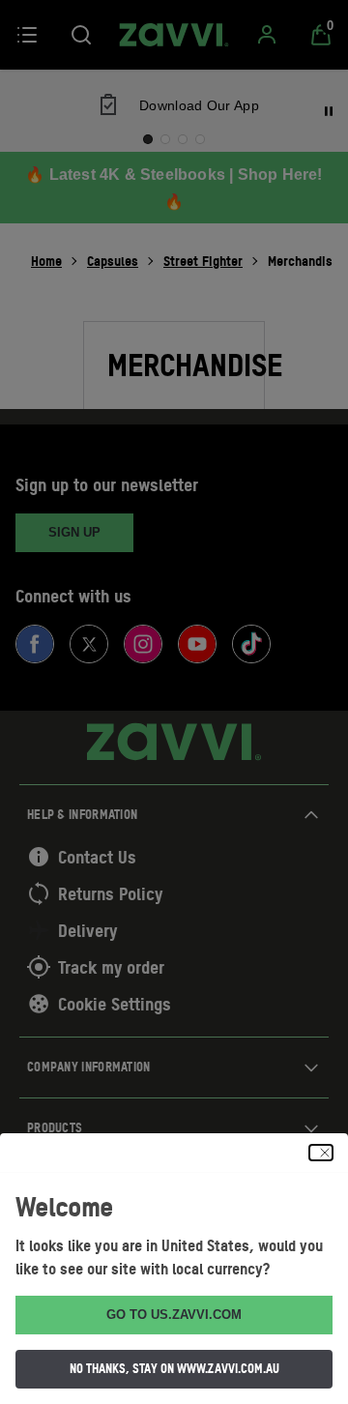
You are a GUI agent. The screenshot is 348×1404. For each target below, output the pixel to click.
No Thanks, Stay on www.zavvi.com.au (174, 1368)
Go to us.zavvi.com (174, 1314)
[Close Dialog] (321, 1152)
